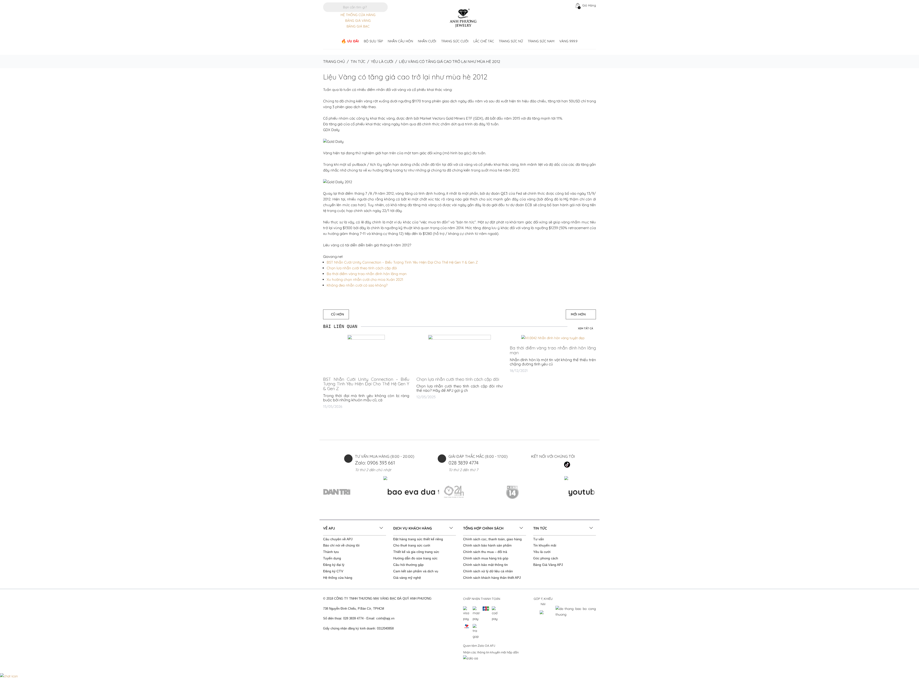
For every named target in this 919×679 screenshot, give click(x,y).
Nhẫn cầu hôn (400, 41)
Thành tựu (331, 552)
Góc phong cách (545, 558)
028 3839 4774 (463, 463)
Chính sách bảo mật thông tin (485, 565)
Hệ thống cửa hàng (337, 578)
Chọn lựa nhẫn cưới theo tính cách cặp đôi (362, 268)
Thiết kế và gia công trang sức (416, 552)
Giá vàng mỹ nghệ (407, 578)
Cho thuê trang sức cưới (411, 545)
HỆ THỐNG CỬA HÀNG (358, 15)
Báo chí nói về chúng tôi (341, 545)
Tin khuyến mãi (544, 545)
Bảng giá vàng (358, 20)
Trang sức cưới (455, 41)
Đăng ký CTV (333, 571)
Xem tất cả (585, 328)
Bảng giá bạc (358, 26)
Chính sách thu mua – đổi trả (485, 552)
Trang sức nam (541, 41)
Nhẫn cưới (427, 41)
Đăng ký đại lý (333, 565)
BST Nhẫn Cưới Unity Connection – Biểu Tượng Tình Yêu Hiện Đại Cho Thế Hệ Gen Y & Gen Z (402, 262)
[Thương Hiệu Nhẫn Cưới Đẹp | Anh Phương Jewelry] (463, 18)
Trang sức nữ (511, 41)
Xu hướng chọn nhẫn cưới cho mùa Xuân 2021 (365, 279)
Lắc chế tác (483, 41)
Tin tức (358, 61)
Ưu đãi (353, 41)
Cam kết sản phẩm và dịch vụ (415, 571)
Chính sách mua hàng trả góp (485, 558)
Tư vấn (538, 539)
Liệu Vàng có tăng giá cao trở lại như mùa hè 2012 (405, 76)
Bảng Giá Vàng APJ (548, 565)
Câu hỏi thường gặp (408, 565)
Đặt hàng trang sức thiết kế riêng (418, 539)
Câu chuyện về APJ (338, 539)
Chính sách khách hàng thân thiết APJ (492, 578)
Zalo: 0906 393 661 (375, 463)
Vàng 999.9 (568, 41)
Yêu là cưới (382, 61)
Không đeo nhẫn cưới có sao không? (357, 285)
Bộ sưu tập (373, 41)
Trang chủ (334, 61)
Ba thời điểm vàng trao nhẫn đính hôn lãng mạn (367, 273)
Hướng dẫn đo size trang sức (415, 558)
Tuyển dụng (332, 558)
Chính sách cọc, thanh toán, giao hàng (492, 539)
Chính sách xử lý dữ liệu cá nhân (488, 571)
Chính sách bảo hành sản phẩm (487, 545)
